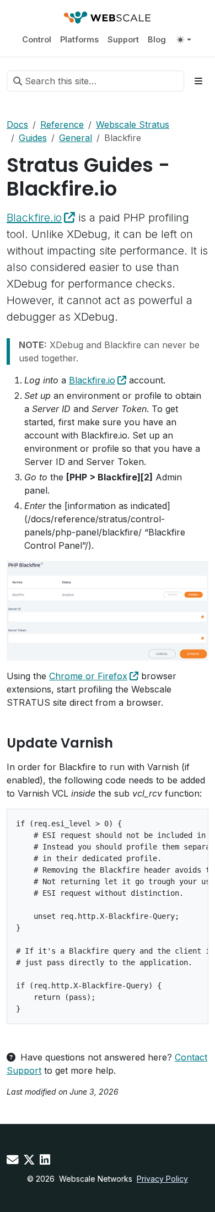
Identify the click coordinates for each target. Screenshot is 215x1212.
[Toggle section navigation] (198, 81)
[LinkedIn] (45, 1160)
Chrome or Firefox (88, 675)
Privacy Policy (162, 1178)
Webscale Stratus (132, 124)
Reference (62, 124)
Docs (17, 124)
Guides (33, 137)
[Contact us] (13, 1160)
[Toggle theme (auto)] (183, 39)
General (75, 137)
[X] (29, 1160)
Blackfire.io (34, 217)
